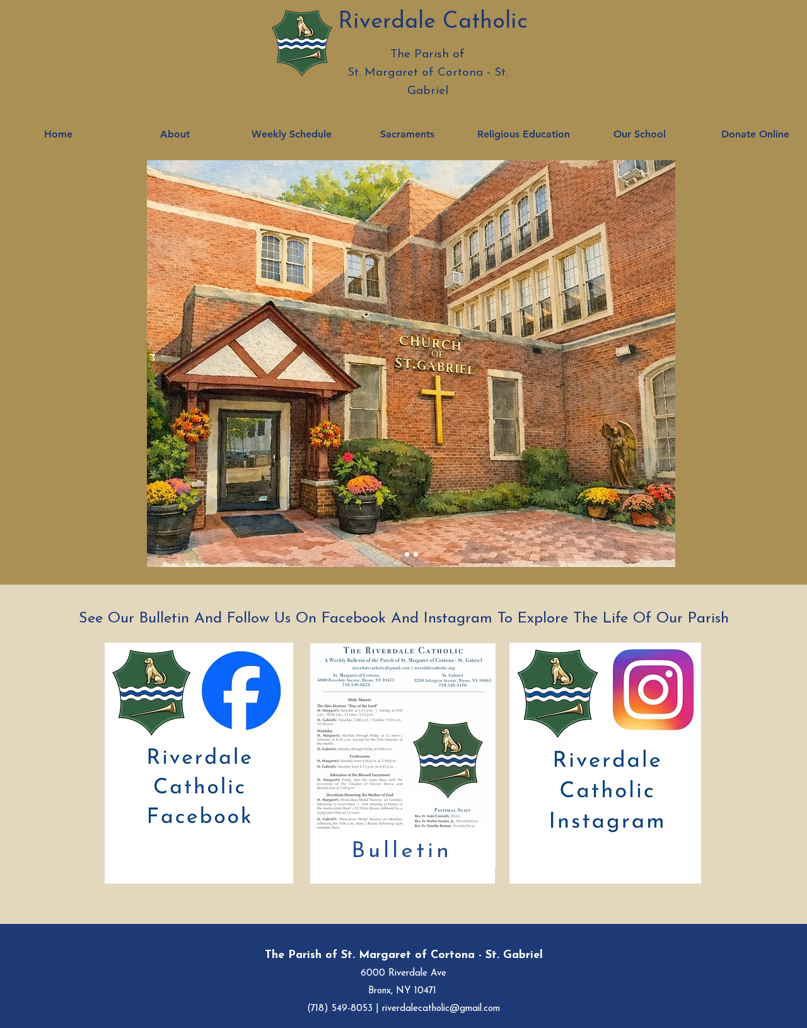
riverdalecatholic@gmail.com (441, 1008)
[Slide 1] (407, 554)
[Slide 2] (416, 554)
